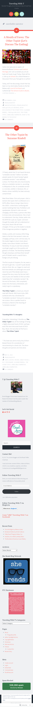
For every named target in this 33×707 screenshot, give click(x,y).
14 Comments (9, 369)
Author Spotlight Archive (11, 637)
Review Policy (8, 651)
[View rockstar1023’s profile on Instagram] (7, 412)
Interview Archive (9, 644)
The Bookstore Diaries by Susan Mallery (15, 539)
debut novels (24, 360)
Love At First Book (16, 88)
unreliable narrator (14, 115)
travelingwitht (10, 103)
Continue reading (9, 93)
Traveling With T (16, 3)
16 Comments (9, 119)
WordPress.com (9, 672)
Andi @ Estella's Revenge (10, 107)
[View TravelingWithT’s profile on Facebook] (3, 412)
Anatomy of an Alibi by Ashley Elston (14, 536)
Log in (6, 665)
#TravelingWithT (22, 105)
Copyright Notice (9, 639)
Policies (7, 647)
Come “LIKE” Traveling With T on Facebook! (15, 516)
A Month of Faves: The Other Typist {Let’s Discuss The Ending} (16, 40)
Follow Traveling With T (11, 475)
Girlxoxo (16, 69)
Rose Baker (9, 362)
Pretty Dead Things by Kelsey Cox (13, 534)
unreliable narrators (9, 367)
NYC (3, 362)
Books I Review (14, 360)
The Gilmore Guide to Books (20, 91)
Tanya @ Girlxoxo (14, 112)
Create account (9, 663)
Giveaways (7, 642)
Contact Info (10, 649)
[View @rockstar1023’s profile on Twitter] (5, 412)
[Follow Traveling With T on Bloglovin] (10, 509)
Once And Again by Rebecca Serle (14, 529)
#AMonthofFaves (10, 105)
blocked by (18, 687)
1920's (7, 360)
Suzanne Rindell (19, 362)
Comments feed (9, 670)
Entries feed (8, 668)
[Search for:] (16, 443)
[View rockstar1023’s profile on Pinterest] (9, 412)
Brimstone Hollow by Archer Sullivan (14, 532)
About (6, 632)
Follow (16, 491)
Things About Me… (12, 635)
